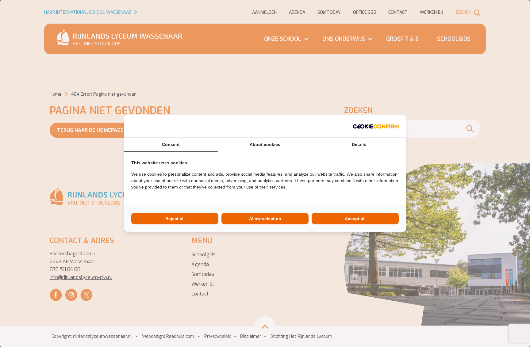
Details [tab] (359, 144)
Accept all (355, 218)
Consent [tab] (171, 144)
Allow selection (265, 218)
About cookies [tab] (265, 144)
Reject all (175, 218)
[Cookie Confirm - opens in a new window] (376, 126)
